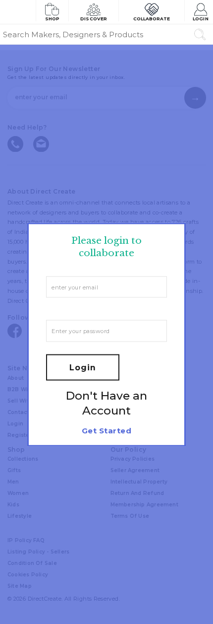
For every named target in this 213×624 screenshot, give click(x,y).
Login (200, 18)
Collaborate (151, 18)
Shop (52, 18)
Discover (93, 18)
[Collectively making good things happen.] (18, 12)
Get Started (106, 430)
